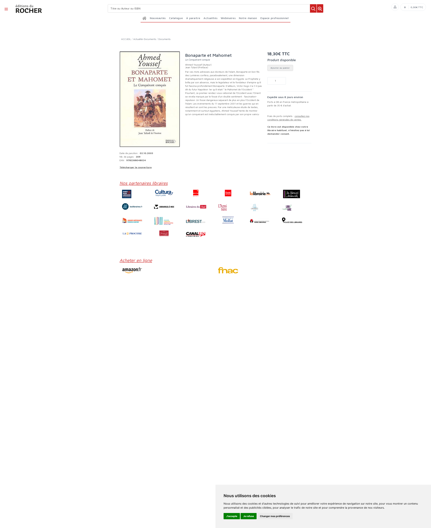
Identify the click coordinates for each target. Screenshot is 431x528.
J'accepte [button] (231, 516)
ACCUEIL (126, 39)
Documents (164, 39)
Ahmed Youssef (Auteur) (198, 64)
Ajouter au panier (280, 68)
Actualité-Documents (144, 39)
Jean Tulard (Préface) (196, 67)
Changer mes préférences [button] (275, 516)
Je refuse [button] (248, 516)
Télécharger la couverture (136, 167)
